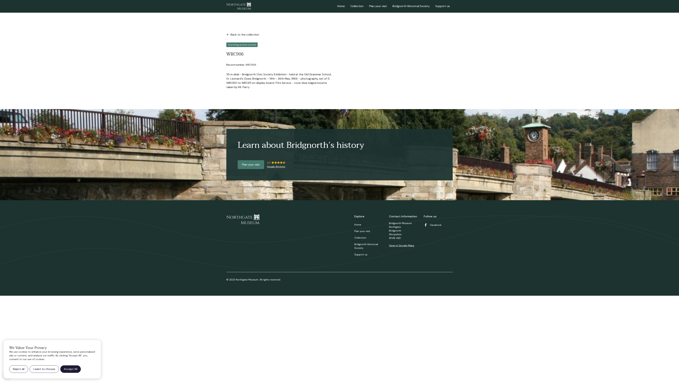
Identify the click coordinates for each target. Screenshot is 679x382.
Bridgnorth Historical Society (411, 6)
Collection (357, 6)
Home (341, 6)
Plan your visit (378, 6)
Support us (442, 6)
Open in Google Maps (401, 245)
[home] (238, 6)
